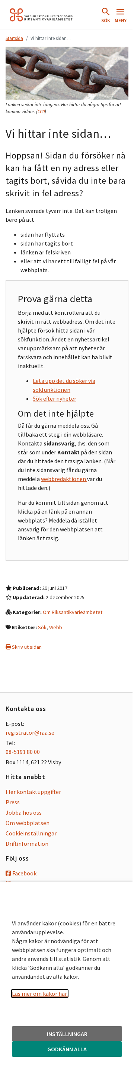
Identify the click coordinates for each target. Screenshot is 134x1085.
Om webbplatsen (28, 823)
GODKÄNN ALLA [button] (67, 1049)
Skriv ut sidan (26, 647)
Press (13, 802)
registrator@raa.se (30, 732)
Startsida (14, 38)
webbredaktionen (64, 479)
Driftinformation (27, 843)
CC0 (41, 111)
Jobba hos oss (24, 812)
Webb (55, 627)
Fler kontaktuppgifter (33, 791)
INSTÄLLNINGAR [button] (67, 1034)
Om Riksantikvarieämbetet (72, 612)
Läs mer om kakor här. (40, 993)
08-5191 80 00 (23, 751)
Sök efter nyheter (54, 398)
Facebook (24, 873)
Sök (42, 627)
